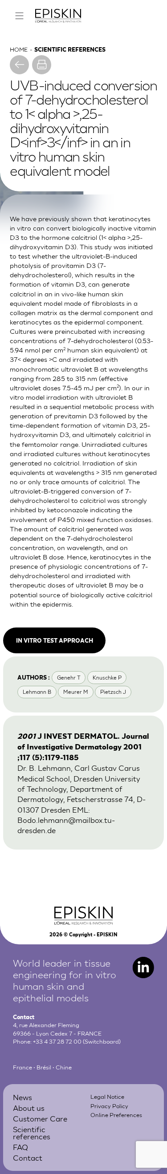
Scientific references (31, 1132)
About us (29, 1107)
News (22, 1096)
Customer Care (40, 1118)
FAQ (20, 1146)
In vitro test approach (54, 640)
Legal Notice (107, 1096)
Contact (27, 1157)
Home (19, 49)
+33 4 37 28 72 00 (57, 1041)
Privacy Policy (109, 1105)
